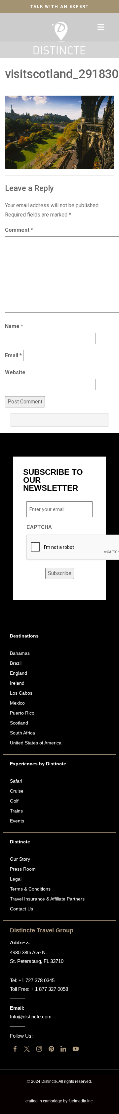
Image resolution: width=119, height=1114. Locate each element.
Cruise (16, 791)
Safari (16, 781)
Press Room (23, 869)
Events (17, 820)
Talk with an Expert (59, 6)
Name (14, 326)
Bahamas (20, 653)
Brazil (15, 663)
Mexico (17, 703)
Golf (14, 801)
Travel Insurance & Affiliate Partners (47, 898)
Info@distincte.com (31, 1016)
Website (15, 372)
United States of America (35, 742)
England (18, 673)
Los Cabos (21, 693)
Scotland (19, 723)
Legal (15, 879)
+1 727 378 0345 (37, 980)
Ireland (17, 683)
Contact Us (21, 908)
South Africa (22, 732)
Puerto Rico (22, 713)
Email (13, 355)
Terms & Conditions (30, 889)
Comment (19, 230)
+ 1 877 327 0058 (49, 989)
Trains (16, 811)
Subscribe (59, 573)
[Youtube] (75, 1049)
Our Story (20, 859)
